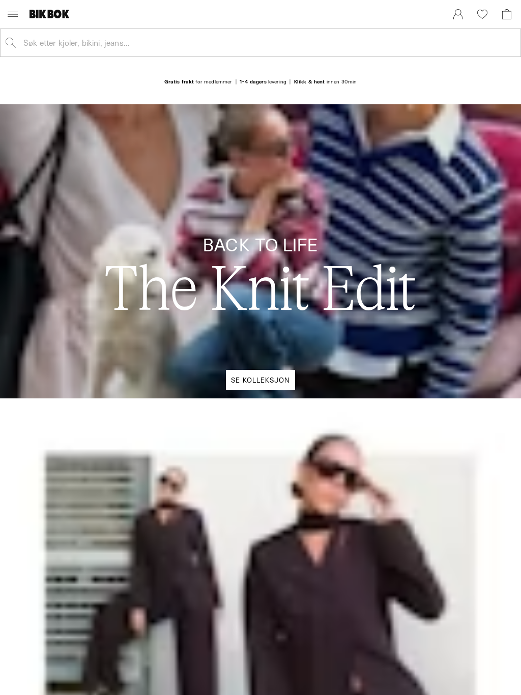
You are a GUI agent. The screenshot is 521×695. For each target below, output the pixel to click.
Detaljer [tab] (260, 256)
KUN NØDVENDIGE (114, 431)
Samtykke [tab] (110, 256)
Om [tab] (410, 256)
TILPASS (255, 431)
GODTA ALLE (406, 431)
